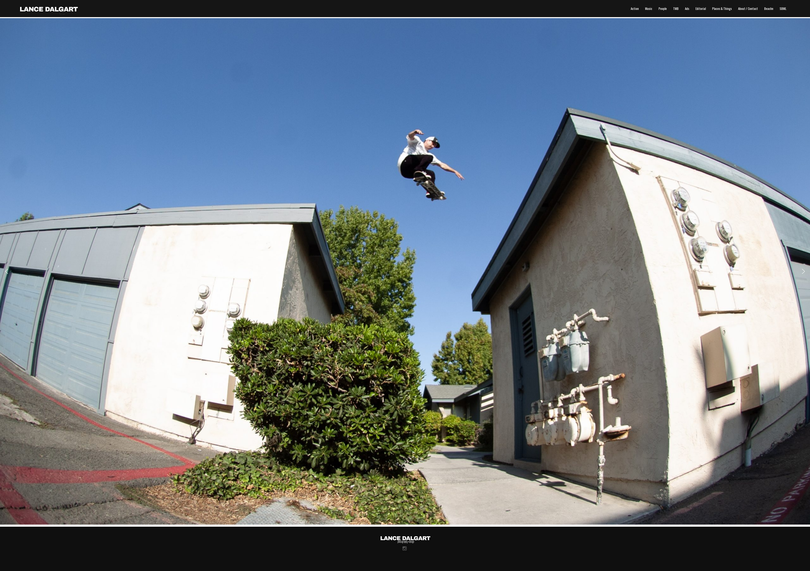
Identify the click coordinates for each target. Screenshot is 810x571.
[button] (6, 271)
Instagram (404, 549)
